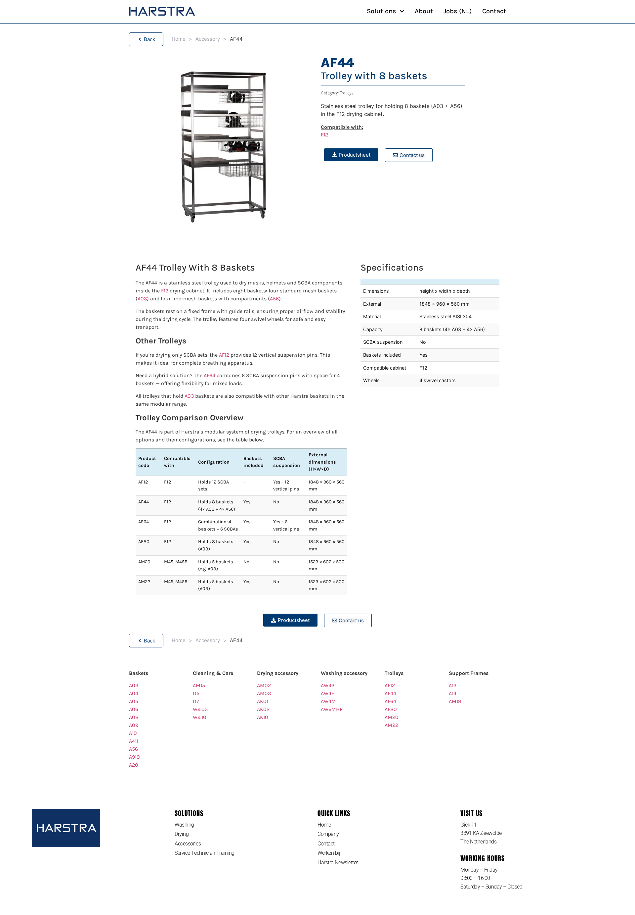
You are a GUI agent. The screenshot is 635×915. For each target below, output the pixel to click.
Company (328, 834)
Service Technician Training (204, 853)
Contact (494, 11)
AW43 (327, 685)
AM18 (455, 701)
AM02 (264, 685)
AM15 (199, 685)
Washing (184, 825)
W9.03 (200, 709)
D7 (196, 701)
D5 (196, 693)
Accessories (188, 843)
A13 (452, 685)
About (424, 11)
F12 (324, 134)
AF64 (209, 375)
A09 (133, 725)
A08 (134, 717)
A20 (133, 765)
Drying (182, 834)
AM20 (392, 717)
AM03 (264, 693)
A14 (452, 693)
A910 (134, 757)
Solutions (381, 11)
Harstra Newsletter (338, 862)
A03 (142, 298)
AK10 (262, 717)
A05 (133, 701)
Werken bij (329, 853)
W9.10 (199, 717)
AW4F (327, 693)
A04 (133, 693)
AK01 (262, 701)
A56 (274, 298)
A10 (133, 733)
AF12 (224, 355)
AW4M (328, 701)
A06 (133, 709)
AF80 (391, 709)
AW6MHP (332, 709)
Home (179, 39)
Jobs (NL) (458, 11)
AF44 (390, 693)
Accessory (207, 39)
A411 (133, 741)
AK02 (263, 709)
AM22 (391, 725)
